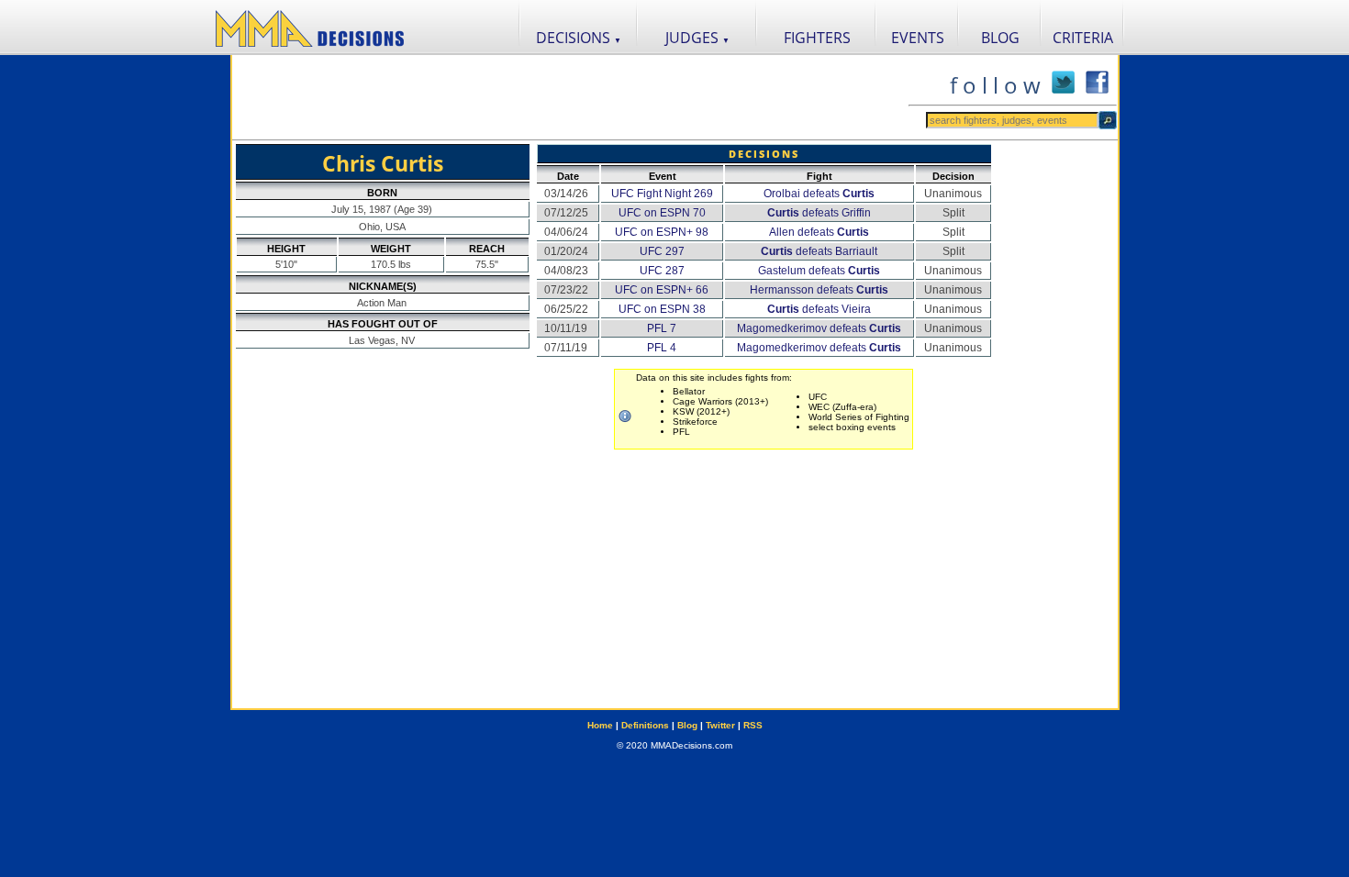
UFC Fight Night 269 (662, 193)
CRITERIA (1083, 38)
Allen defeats (819, 232)
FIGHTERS (817, 38)
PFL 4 (661, 347)
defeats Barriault (819, 251)
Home (600, 725)
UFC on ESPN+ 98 (661, 232)
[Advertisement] (570, 97)
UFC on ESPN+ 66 (661, 289)
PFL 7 (661, 328)
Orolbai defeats (819, 193)
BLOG (1000, 38)
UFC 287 (662, 270)
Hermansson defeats (819, 289)
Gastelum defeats (819, 270)
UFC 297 (662, 251)
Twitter (720, 725)
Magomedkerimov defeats (819, 328)
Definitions (645, 725)
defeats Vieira (819, 309)
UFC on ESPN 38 (662, 309)
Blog (687, 725)
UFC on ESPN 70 (662, 212)
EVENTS (917, 38)
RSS (753, 725)
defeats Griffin (819, 212)
